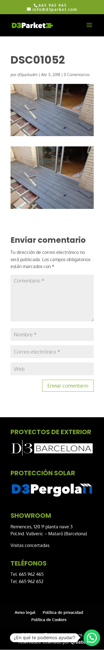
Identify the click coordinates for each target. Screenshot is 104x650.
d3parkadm (27, 74)
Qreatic (78, 642)
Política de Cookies (49, 619)
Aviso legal (25, 612)
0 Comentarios (77, 74)
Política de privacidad (63, 612)
